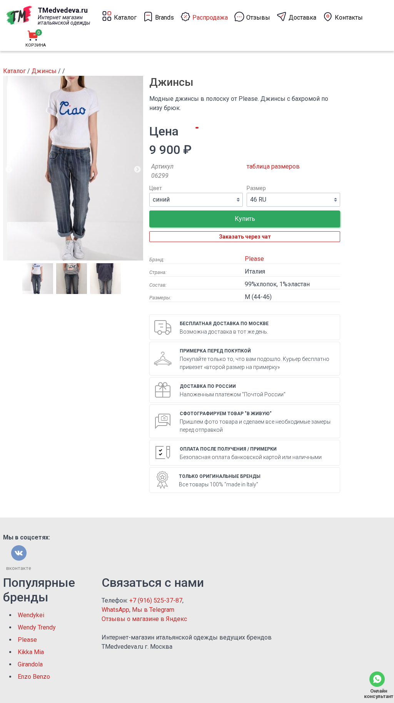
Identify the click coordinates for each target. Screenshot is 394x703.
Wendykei (31, 615)
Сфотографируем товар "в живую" (226, 413)
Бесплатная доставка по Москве (224, 323)
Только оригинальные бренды (219, 476)
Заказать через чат (245, 237)
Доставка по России (208, 386)
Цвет (155, 188)
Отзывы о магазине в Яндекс (144, 619)
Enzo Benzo (34, 676)
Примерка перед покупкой (215, 351)
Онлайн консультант (377, 693)
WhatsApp (115, 609)
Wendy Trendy (37, 627)
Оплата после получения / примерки (228, 449)
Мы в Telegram (153, 609)
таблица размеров (273, 166)
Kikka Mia (31, 652)
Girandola (30, 664)
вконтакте (18, 568)
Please (254, 258)
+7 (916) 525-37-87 (155, 600)
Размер (256, 188)
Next (137, 170)
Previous (9, 170)
